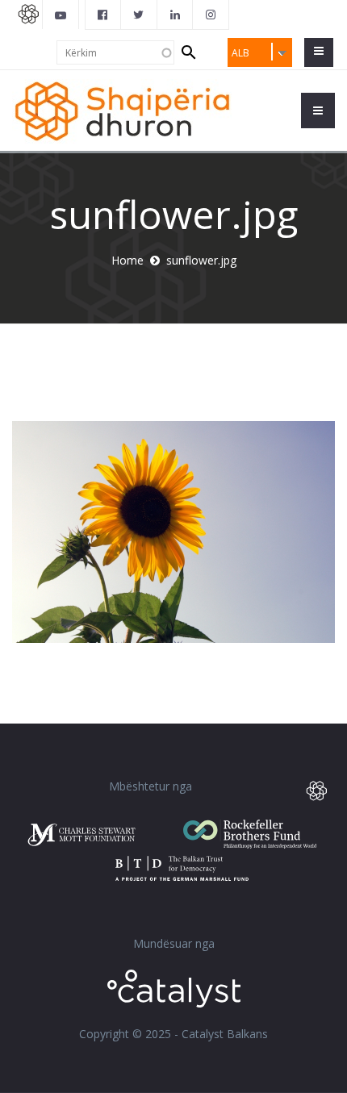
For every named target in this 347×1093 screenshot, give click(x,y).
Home (127, 260)
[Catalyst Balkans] (103, 14)
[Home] (122, 110)
